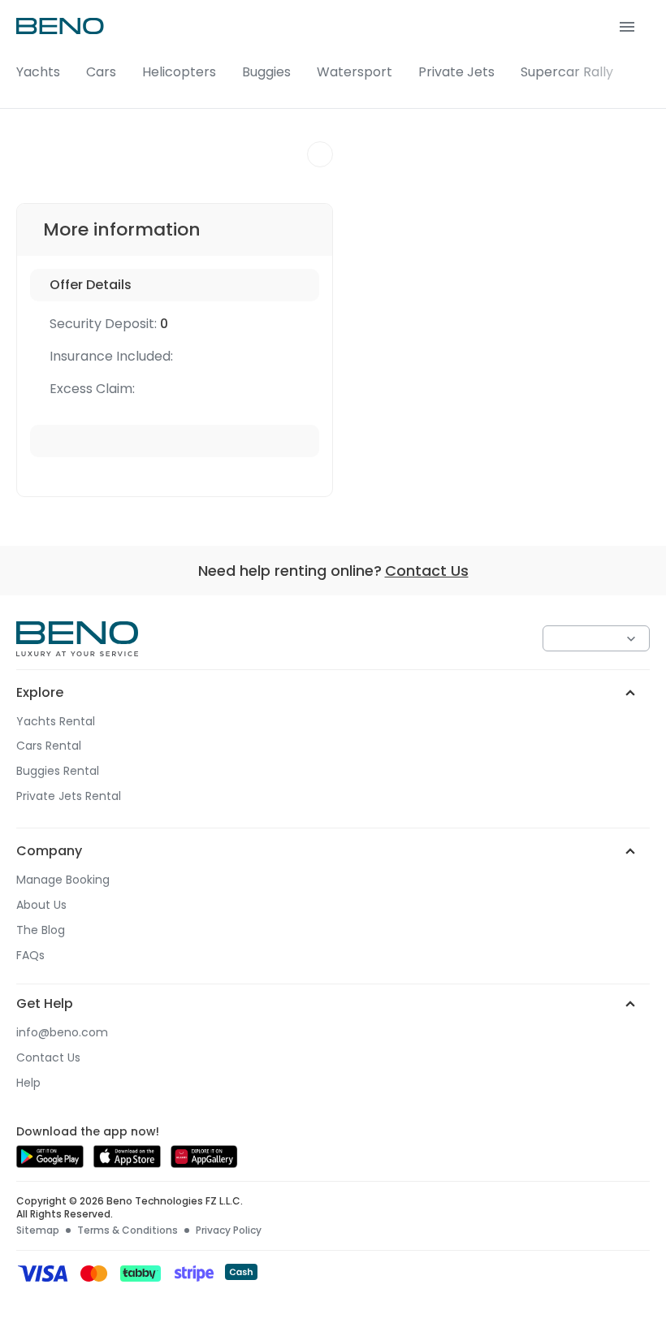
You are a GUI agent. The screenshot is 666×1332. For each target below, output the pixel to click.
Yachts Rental (55, 722)
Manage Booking (63, 880)
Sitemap (37, 1230)
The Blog (40, 930)
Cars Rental (48, 746)
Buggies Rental (57, 771)
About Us (41, 905)
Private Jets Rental (68, 796)
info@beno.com (62, 1033)
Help (28, 1083)
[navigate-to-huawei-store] (204, 1163)
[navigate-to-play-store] (50, 1163)
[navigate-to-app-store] (127, 1163)
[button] (333, 54)
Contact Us (427, 570)
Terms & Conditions (127, 1230)
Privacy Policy (229, 1230)
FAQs (30, 955)
